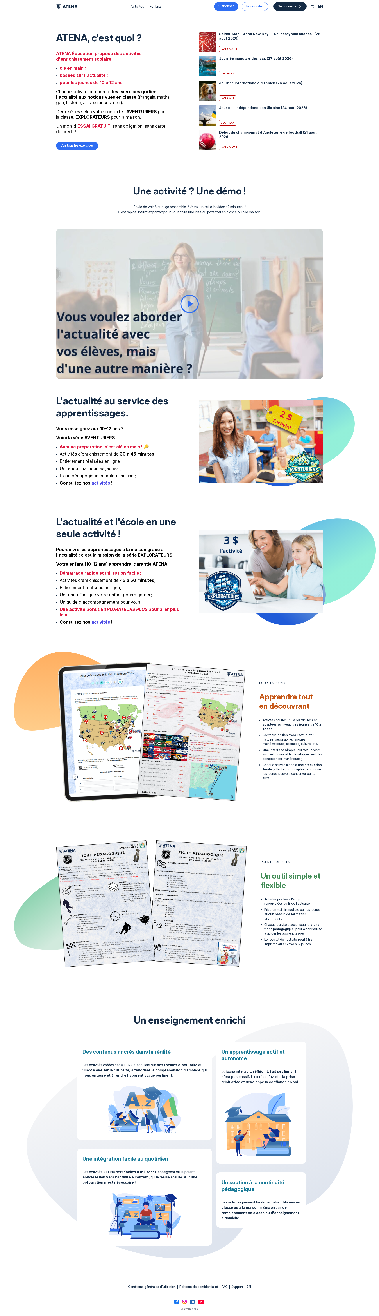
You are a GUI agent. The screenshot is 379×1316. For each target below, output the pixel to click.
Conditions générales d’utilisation (152, 1287)
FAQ (225, 1287)
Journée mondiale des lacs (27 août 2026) (256, 58)
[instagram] (184, 1302)
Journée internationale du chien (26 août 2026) (260, 83)
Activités (137, 6)
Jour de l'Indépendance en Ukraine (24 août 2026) (263, 107)
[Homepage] (67, 6)
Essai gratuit (254, 6)
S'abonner (226, 6)
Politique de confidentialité (198, 1287)
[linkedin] (192, 1302)
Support (237, 1287)
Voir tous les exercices (77, 145)
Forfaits (155, 6)
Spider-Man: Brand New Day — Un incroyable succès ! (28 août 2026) (269, 36)
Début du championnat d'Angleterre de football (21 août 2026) (268, 134)
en (320, 6)
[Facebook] (176, 1302)
